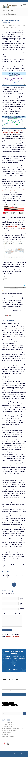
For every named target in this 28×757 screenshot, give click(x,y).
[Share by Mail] (24, 576)
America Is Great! (12, 226)
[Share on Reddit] (22, 576)
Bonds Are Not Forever (8, 722)
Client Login (8, 1)
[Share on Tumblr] (16, 576)
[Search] (20, 5)
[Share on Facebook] (3, 576)
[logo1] (11, 5)
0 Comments (11, 25)
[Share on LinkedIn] (14, 576)
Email (21, 604)
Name (21, 599)
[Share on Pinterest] (11, 576)
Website (22, 608)
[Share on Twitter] (6, 576)
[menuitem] (20, 5)
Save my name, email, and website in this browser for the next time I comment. (12, 614)
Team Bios (13, 1)
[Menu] (24, 5)
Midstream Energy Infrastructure (11, 728)
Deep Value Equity (7, 724)
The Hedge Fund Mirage (8, 730)
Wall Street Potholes (7, 736)
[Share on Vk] (19, 576)
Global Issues (5, 726)
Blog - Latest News (7, 10)
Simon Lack (13, 27)
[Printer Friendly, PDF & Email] (6, 315)
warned (23, 228)
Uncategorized (6, 732)
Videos (4, 734)
